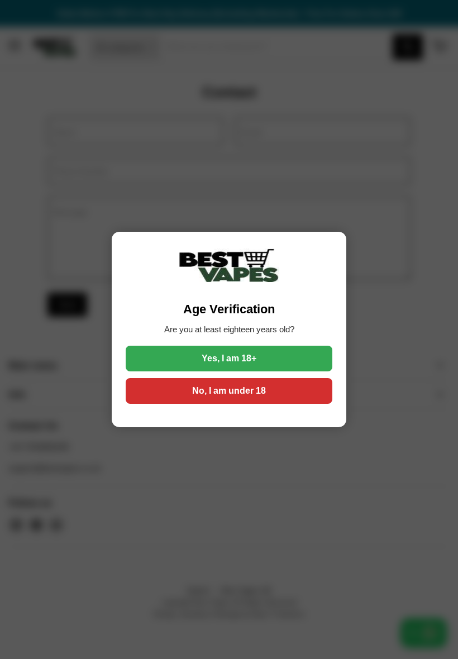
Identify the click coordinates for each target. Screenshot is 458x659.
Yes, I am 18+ (229, 358)
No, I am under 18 (229, 390)
